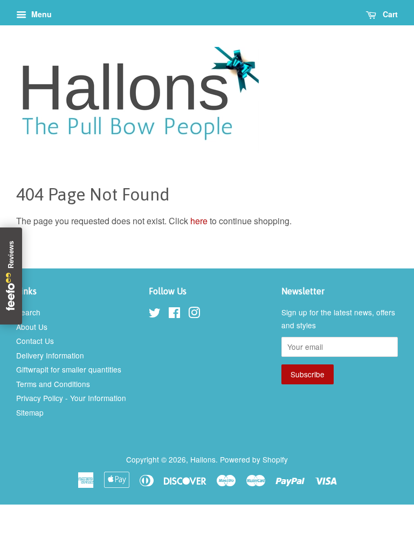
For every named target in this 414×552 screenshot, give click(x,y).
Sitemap (30, 412)
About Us (31, 326)
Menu (40, 14)
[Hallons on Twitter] (155, 314)
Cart (389, 14)
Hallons (203, 459)
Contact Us (35, 340)
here (199, 221)
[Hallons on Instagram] (194, 314)
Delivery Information (50, 355)
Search (28, 312)
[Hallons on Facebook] (174, 314)
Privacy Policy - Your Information (71, 397)
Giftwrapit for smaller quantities (68, 369)
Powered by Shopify (254, 459)
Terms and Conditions (53, 383)
